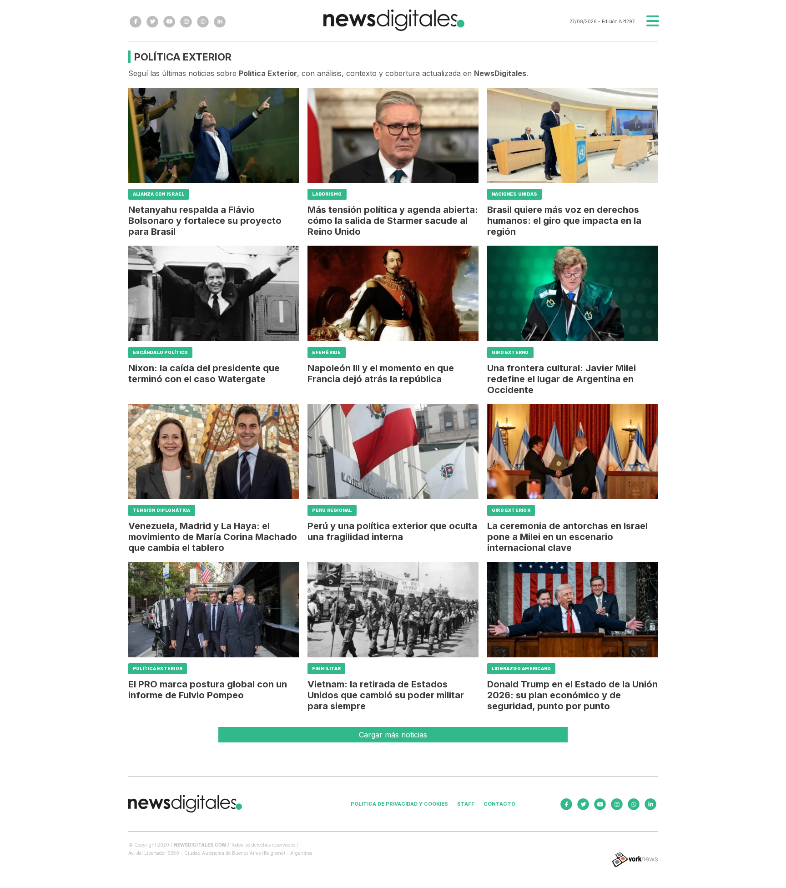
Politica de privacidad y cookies (399, 804)
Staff (465, 804)
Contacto (499, 804)
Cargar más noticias (393, 734)
